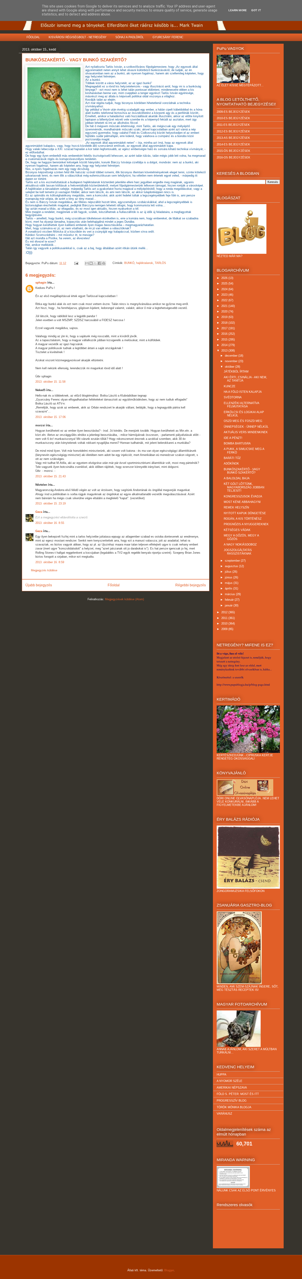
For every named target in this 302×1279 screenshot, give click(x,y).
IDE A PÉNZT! (233, 438)
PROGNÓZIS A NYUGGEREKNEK (246, 524)
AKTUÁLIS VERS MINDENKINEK (246, 432)
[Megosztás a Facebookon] (99, 263)
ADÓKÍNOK (231, 463)
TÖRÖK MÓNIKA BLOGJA (234, 1107)
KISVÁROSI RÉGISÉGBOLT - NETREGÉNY (78, 37)
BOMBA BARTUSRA (237, 443)
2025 (224, 283)
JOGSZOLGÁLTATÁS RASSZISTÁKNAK (238, 551)
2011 (224, 618)
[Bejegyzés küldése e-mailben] (76, 263)
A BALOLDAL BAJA (237, 478)
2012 (224, 612)
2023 (224, 294)
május (229, 583)
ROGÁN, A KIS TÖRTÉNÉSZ (243, 518)
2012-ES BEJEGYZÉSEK (233, 131)
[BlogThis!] (91, 263)
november (231, 361)
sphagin (40, 282)
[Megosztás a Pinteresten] (103, 263)
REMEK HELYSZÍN (236, 507)
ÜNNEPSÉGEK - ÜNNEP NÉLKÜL (246, 426)
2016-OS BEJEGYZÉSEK (233, 157)
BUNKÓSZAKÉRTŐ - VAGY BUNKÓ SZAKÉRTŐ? (242, 471)
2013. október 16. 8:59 (49, 562)
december (231, 355)
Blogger (169, 1270)
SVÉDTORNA (233, 397)
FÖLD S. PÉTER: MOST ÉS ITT (238, 1094)
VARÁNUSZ (224, 1113)
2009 (224, 629)
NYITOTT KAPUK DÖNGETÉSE (245, 513)
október (230, 366)
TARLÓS (160, 263)
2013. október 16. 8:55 (49, 523)
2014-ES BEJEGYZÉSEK (233, 144)
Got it (256, 10)
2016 (224, 333)
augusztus (232, 566)
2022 (224, 300)
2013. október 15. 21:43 (50, 476)
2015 (224, 339)
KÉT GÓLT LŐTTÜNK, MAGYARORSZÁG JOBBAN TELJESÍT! (244, 487)
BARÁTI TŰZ (232, 458)
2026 (224, 278)
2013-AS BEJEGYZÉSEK (233, 137)
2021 (224, 306)
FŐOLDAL (33, 37)
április (229, 588)
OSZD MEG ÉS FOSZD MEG (243, 421)
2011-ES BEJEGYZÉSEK (233, 124)
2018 (224, 322)
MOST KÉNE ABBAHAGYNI (242, 502)
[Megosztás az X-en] (95, 263)
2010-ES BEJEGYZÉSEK (233, 118)
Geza (38, 511)
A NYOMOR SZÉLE (229, 1081)
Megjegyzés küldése (44, 570)
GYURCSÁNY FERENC (168, 37)
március (230, 594)
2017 (224, 328)
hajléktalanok (144, 263)
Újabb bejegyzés (38, 585)
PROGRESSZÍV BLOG (232, 1100)
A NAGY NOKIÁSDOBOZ (240, 544)
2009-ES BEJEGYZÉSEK (233, 111)
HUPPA (221, 1074)
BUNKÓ (129, 263)
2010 (224, 623)
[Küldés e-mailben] (87, 263)
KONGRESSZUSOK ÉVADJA (243, 496)
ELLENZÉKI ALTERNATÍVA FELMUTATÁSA (241, 404)
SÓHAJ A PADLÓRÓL (129, 37)
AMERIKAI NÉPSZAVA (232, 1087)
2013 (224, 350)
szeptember (233, 560)
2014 (224, 345)
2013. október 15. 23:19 (50, 503)
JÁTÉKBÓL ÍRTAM (236, 371)
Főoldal (114, 585)
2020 (224, 311)
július (228, 571)
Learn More (237, 10)
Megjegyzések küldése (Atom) (124, 599)
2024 (224, 289)
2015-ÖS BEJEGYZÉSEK (233, 150)
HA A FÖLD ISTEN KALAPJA (243, 391)
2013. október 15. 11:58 (50, 381)
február (230, 599)
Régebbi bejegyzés (190, 585)
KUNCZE (229, 386)
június (229, 577)
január (229, 605)
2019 (224, 317)
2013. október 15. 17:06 (50, 417)
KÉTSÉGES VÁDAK (237, 530)
